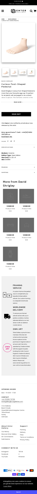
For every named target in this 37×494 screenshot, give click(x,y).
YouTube (4, 457)
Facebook (4, 454)
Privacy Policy (24, 440)
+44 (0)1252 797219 (8, 399)
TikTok (21, 452)
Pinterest (22, 457)
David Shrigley (12, 19)
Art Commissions (7, 437)
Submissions (5, 439)
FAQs (21, 435)
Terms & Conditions (27, 437)
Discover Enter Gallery (8, 434)
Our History (5, 432)
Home (2, 19)
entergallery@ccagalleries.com (12, 401)
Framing (23, 430)
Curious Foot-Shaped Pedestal (13, 85)
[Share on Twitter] (11, 141)
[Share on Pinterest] (14, 141)
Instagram (5, 452)
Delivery (22, 432)
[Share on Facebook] (8, 141)
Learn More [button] (7, 486)
